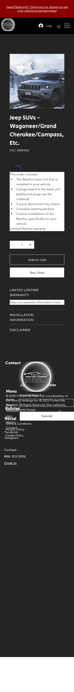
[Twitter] (26, 345)
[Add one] (30, 245)
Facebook (11, 432)
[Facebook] (17, 345)
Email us (10, 463)
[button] (58, 25)
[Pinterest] (22, 345)
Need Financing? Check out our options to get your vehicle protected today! (37, 9)
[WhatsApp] (12, 345)
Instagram (11, 438)
